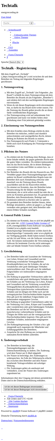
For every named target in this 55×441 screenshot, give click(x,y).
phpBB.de (32, 416)
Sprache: (5, 62)
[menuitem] (24, 35)
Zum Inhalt (6, 17)
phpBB (15, 411)
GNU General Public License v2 (35, 223)
